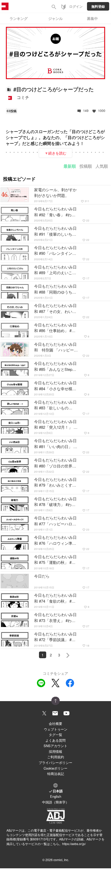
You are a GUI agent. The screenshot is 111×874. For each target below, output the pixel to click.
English (55, 796)
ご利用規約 (55, 756)
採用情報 (55, 751)
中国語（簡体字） (55, 802)
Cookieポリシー (55, 768)
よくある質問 (55, 740)
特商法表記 (55, 773)
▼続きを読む (55, 153)
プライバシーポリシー (55, 762)
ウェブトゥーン (55, 729)
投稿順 (86, 166)
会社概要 (55, 723)
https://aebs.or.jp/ (74, 843)
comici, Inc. (61, 859)
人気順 (102, 166)
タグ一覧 (55, 734)
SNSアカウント (55, 745)
